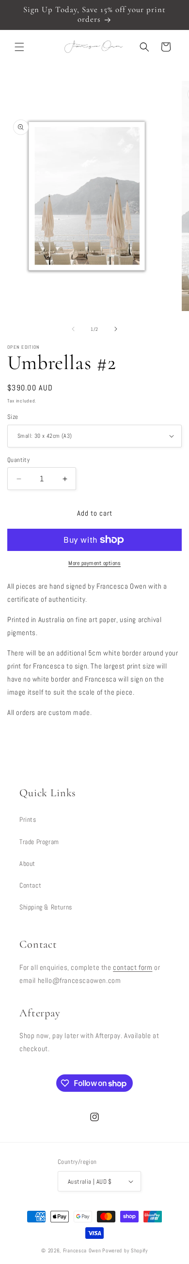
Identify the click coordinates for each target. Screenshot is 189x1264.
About (27, 863)
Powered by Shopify (125, 1250)
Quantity (18, 460)
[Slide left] (73, 329)
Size (12, 417)
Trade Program (39, 841)
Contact (30, 885)
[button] (19, 47)
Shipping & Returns (45, 907)
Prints (27, 819)
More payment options (94, 563)
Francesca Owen (82, 1250)
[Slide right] (115, 329)
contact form (132, 967)
